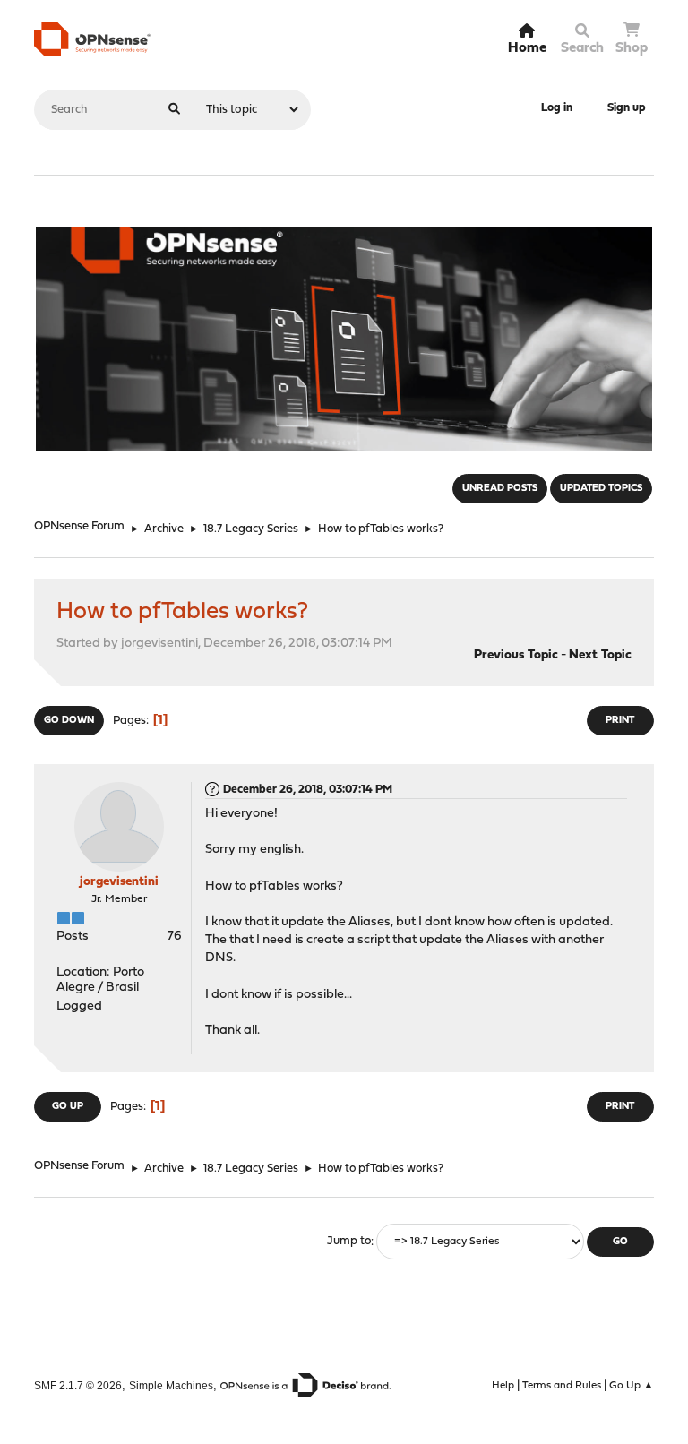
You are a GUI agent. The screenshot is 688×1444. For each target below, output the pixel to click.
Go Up (67, 1107)
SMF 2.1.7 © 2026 (78, 1385)
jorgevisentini (119, 882)
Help (503, 1385)
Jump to (349, 1242)
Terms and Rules (561, 1385)
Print (620, 721)
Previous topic (516, 655)
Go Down (69, 721)
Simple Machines (171, 1385)
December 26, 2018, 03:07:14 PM (307, 789)
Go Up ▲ (631, 1385)
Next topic (600, 655)
